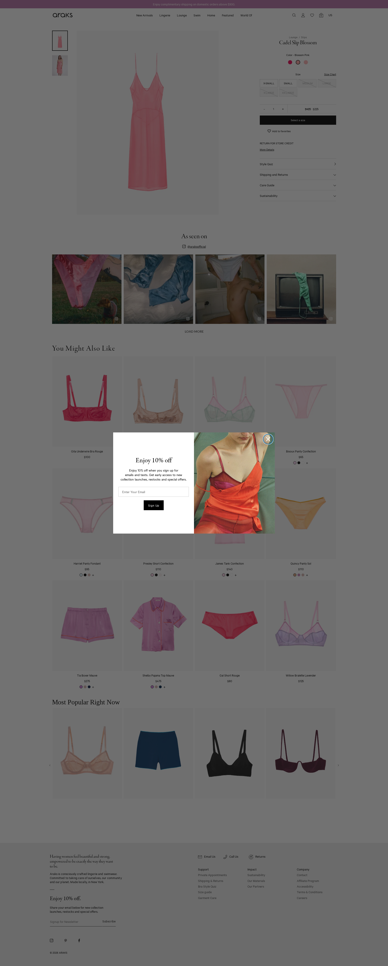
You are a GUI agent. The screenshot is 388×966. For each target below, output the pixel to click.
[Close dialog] (268, 439)
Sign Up (153, 505)
